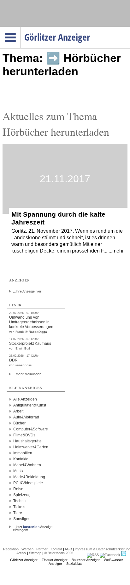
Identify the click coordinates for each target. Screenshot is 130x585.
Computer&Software (30, 429)
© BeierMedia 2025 (58, 553)
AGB (68, 549)
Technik (20, 501)
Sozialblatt (74, 563)
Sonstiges (21, 518)
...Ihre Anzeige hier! (27, 291)
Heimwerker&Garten (30, 447)
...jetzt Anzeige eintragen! (32, 526)
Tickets (19, 506)
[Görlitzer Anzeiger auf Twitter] (123, 555)
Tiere (17, 512)
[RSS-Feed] (93, 555)
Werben (27, 549)
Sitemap (35, 553)
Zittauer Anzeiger (55, 560)
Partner (42, 549)
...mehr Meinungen (27, 374)
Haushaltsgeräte (27, 441)
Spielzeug (22, 495)
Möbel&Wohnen (27, 465)
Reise (18, 489)
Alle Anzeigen (25, 399)
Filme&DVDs (24, 435)
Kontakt (56, 549)
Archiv (21, 553)
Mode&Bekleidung (29, 477)
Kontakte (20, 459)
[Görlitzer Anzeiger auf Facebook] (110, 555)
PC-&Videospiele (28, 483)
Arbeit (18, 411)
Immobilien (22, 453)
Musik (18, 471)
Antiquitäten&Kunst (29, 405)
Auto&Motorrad (26, 417)
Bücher (19, 423)
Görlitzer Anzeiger (24, 560)
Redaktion (11, 549)
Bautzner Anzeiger (86, 560)
